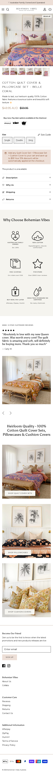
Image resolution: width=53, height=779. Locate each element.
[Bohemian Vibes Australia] (26, 9)
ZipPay (5, 733)
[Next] (11, 413)
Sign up (9, 657)
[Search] (9, 9)
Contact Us (7, 713)
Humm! (6, 737)
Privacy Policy (8, 745)
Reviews (6, 701)
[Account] (44, 9)
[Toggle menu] (3, 9)
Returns (6, 709)
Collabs (5, 685)
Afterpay (6, 729)
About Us (6, 681)
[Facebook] (3, 665)
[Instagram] (8, 665)
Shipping (6, 705)
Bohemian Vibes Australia (16, 770)
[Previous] (3, 413)
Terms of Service (10, 741)
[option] (26, 40)
